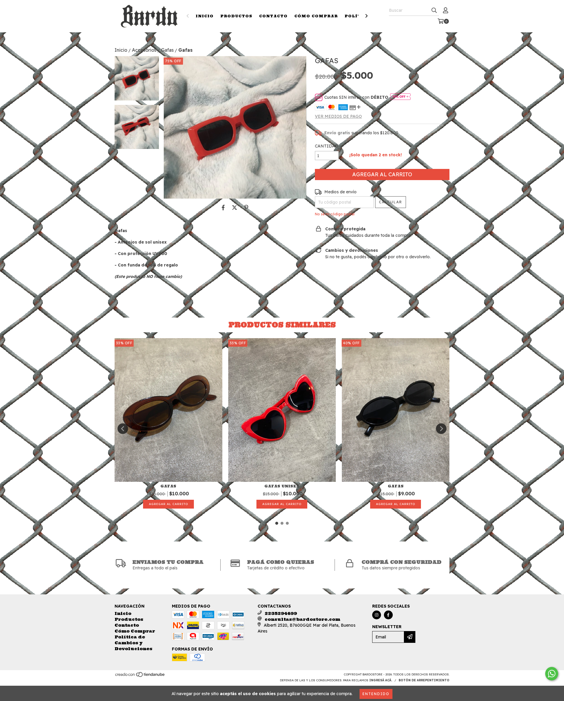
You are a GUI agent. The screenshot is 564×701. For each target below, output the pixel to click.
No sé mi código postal (335, 214)
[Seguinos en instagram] (376, 615)
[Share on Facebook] (223, 207)
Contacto (273, 16)
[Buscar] (434, 10)
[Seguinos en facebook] (388, 615)
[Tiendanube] (140, 676)
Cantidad (326, 146)
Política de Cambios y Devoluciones (133, 642)
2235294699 (281, 613)
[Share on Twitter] (234, 207)
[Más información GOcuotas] (400, 97)
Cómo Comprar (316, 16)
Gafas (167, 50)
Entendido (376, 694)
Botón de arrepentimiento (424, 680)
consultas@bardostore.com (302, 619)
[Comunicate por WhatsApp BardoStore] (551, 673)
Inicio (205, 16)
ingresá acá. (380, 680)
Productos (236, 16)
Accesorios (144, 50)
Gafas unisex (281, 486)
